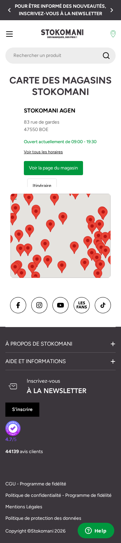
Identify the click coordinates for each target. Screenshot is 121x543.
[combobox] (60, 55)
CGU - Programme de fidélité (35, 484)
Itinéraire (42, 186)
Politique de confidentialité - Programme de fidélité (58, 495)
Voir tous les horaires (43, 152)
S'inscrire (22, 409)
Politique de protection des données (43, 518)
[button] (9, 10)
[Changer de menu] (9, 34)
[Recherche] (106, 56)
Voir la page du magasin (53, 168)
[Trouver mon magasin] (113, 34)
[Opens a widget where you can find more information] (95, 531)
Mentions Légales (23, 507)
